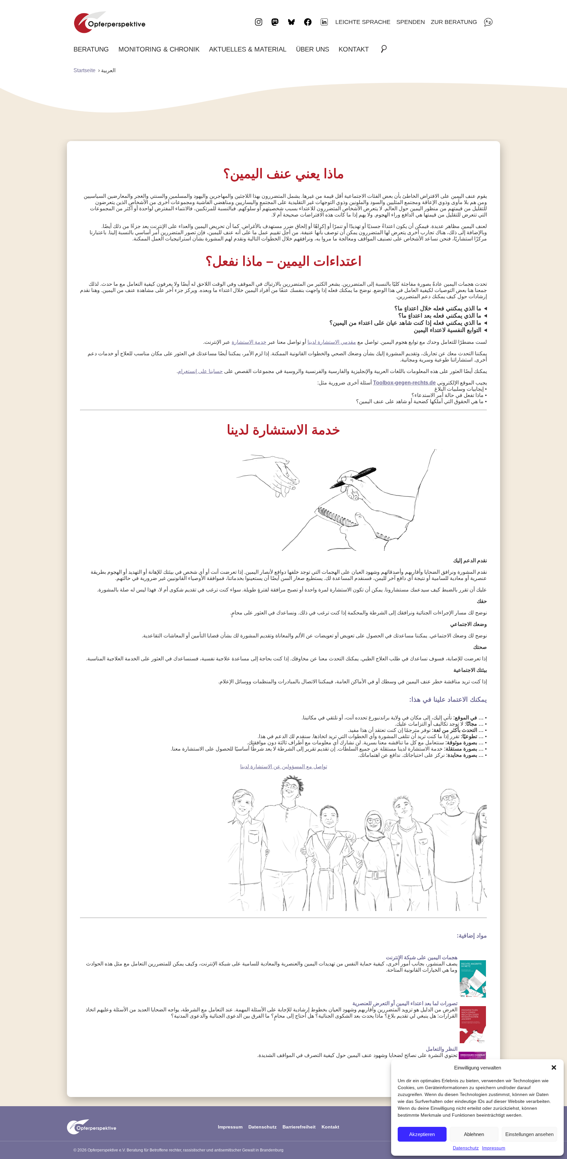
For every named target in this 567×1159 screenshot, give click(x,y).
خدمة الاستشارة (249, 342)
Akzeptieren (422, 1134)
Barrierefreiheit (299, 1126)
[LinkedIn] (324, 22)
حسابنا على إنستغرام (200, 371)
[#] (385, 49)
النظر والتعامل (441, 1049)
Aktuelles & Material (247, 49)
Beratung (91, 49)
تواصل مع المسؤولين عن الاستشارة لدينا (283, 766)
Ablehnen (474, 1134)
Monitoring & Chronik (159, 49)
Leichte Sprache (362, 21)
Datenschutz (466, 1147)
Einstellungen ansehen (529, 1134)
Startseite (84, 70)
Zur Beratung (454, 21)
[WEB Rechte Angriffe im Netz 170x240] (473, 996)
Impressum (493, 1147)
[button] (554, 1067)
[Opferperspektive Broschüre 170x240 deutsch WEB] (473, 1041)
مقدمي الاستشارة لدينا (331, 342)
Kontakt (354, 49)
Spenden (410, 21)
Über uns (312, 49)
